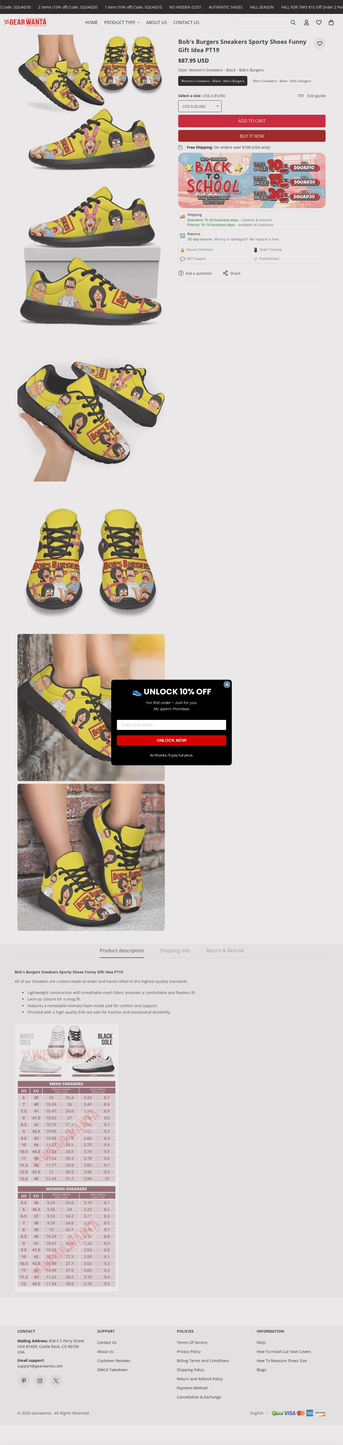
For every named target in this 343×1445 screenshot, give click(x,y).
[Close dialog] (227, 684)
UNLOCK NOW (172, 740)
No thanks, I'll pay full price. (171, 755)
